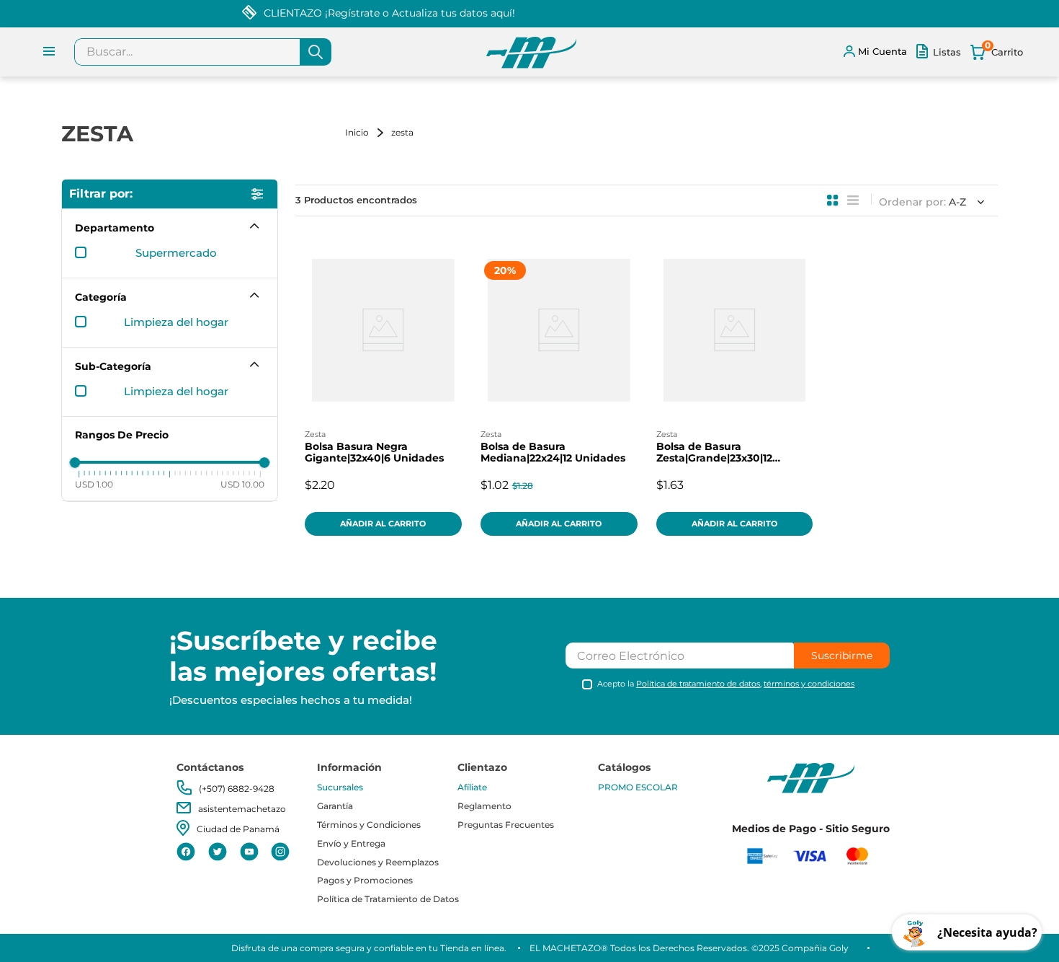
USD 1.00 (94, 484)
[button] (169, 228)
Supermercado (176, 253)
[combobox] (202, 52)
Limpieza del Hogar (176, 322)
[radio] (833, 200)
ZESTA (402, 132)
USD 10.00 (242, 484)
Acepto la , (725, 684)
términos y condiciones (809, 684)
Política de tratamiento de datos (698, 684)
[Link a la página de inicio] (366, 132)
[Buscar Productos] (315, 52)
